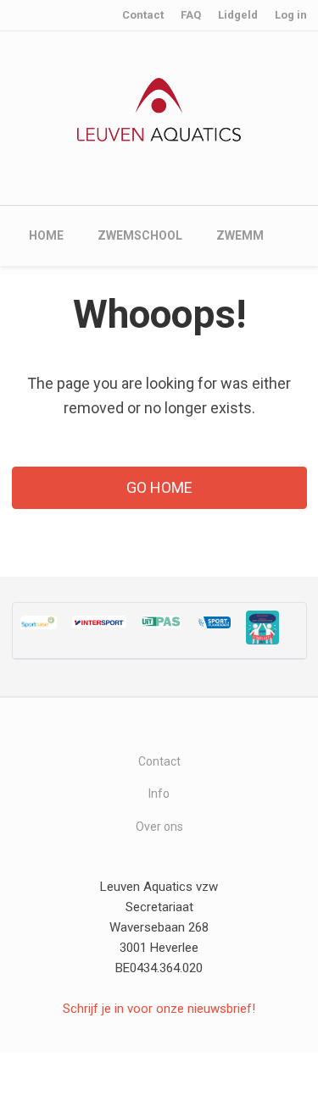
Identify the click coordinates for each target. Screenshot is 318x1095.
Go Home (159, 487)
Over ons (159, 826)
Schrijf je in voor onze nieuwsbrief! (159, 1008)
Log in (291, 14)
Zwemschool (140, 235)
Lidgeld (238, 14)
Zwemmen (247, 235)
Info (159, 793)
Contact (143, 14)
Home (46, 235)
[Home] (159, 108)
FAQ (191, 14)
